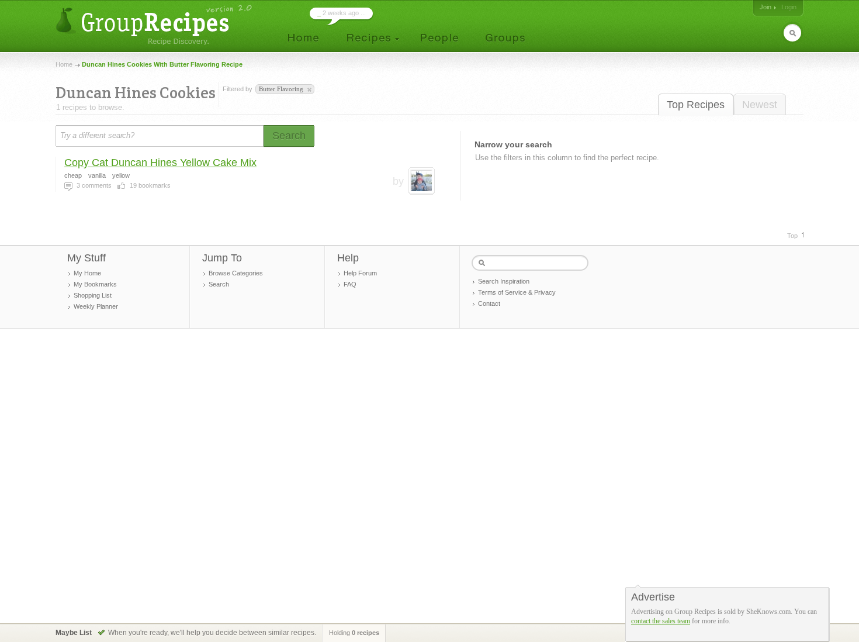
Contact (489, 303)
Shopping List (93, 295)
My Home (87, 273)
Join (765, 7)
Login (788, 7)
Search (219, 284)
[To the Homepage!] (155, 25)
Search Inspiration (503, 281)
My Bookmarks (95, 284)
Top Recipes (696, 105)
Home (64, 64)
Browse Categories (236, 273)
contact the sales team (660, 621)
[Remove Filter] (308, 90)
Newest (759, 105)
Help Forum (360, 273)
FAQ (350, 284)
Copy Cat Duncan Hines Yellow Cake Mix (160, 162)
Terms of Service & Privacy (517, 292)
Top (792, 235)
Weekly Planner (96, 306)
